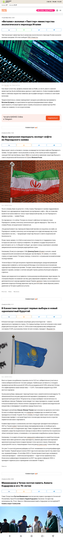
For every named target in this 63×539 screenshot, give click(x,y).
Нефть (10, 291)
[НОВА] (45, 10)
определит (30, 412)
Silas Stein (6, 85)
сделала (39, 281)
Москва (11, 5)
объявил (42, 251)
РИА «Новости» (33, 37)
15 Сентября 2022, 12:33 (8, 17)
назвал (14, 426)
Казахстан (4, 466)
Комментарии (31, 127)
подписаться (53, 118)
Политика (4, 291)
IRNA (27, 155)
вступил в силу (42, 444)
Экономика (16, 291)
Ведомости (50, 329)
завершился (31, 437)
